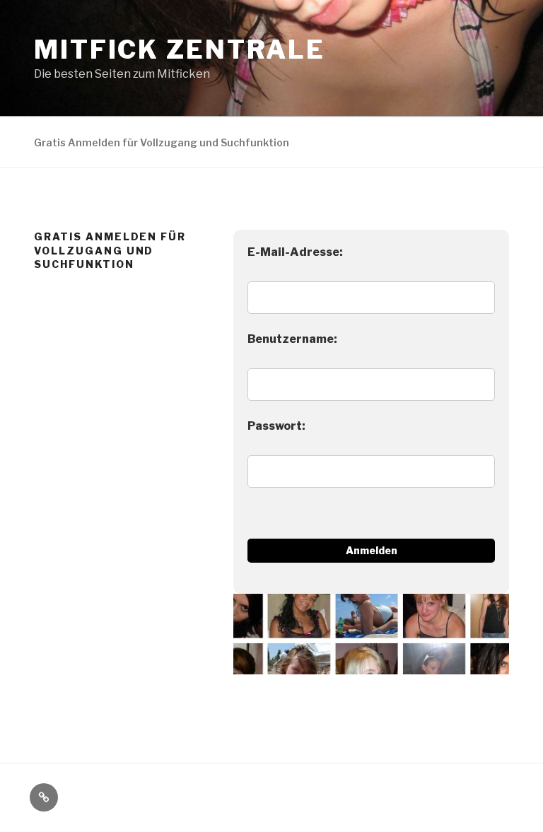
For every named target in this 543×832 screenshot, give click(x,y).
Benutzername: (292, 339)
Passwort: (276, 426)
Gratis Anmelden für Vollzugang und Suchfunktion (161, 142)
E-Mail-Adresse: (295, 252)
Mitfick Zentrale (179, 49)
